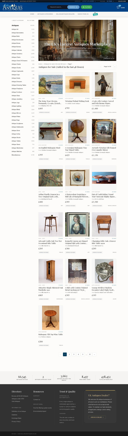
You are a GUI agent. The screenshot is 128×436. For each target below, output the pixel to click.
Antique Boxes (23, 43)
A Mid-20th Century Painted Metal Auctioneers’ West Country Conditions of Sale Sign (76, 291)
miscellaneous (112, 112)
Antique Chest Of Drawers (23, 60)
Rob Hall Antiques (72, 292)
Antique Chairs (23, 57)
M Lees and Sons (99, 199)
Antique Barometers (23, 33)
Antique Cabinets (23, 50)
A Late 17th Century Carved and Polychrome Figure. (103, 102)
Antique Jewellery (23, 99)
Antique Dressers (23, 81)
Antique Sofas (23, 134)
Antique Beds (23, 36)
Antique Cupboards (23, 71)
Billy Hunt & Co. (45, 245)
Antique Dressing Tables (23, 85)
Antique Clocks (23, 67)
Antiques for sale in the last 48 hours (55, 64)
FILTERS (88, 7)
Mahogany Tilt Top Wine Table (50, 334)
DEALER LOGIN (122, 1)
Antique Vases (23, 144)
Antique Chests (23, 64)
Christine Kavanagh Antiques (102, 105)
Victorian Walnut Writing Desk (77, 101)
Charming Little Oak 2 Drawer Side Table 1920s (104, 242)
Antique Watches (23, 151)
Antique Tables (23, 141)
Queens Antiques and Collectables (104, 292)
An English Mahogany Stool (49, 148)
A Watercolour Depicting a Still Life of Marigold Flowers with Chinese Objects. (76, 196)
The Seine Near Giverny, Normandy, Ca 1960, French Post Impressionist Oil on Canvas (49, 104)
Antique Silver (23, 130)
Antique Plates (23, 116)
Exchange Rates (16, 418)
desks (88, 112)
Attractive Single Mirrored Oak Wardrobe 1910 (50, 289)
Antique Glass (23, 95)
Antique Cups (23, 74)
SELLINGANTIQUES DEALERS (65, 14)
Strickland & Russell (46, 199)
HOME (32, 14)
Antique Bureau (23, 46)
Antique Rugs (23, 120)
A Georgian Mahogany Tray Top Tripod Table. (76, 149)
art (62, 112)
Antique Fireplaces (23, 88)
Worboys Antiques (46, 337)
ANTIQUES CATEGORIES (45, 14)
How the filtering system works (42, 408)
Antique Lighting (23, 106)
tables (61, 252)
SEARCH (72, 7)
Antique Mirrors (23, 113)
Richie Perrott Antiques (74, 103)
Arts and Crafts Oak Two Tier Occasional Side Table (50, 242)
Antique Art (23, 29)
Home (40, 64)
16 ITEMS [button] (110, 1)
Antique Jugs (23, 102)
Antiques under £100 (18, 398)
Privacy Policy (16, 421)
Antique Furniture (23, 92)
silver (114, 299)
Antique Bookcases (23, 40)
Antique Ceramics (23, 53)
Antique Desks (23, 78)
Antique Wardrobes (23, 148)
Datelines (14, 415)
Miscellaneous (23, 155)
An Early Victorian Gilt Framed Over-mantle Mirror (104, 149)
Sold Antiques (16, 401)
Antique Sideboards (23, 127)
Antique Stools (23, 137)
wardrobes (60, 299)
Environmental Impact (39, 411)
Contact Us (36, 399)
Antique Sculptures (23, 123)
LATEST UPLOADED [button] (88, 1)
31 (89, 354)
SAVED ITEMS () (83, 14)
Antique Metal (23, 109)
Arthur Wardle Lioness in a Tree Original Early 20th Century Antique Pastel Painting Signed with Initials (49, 197)
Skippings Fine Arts (46, 105)
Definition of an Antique (19, 411)
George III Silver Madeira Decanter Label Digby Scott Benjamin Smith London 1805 (103, 290)
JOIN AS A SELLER (96, 417)
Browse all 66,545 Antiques (20, 396)
